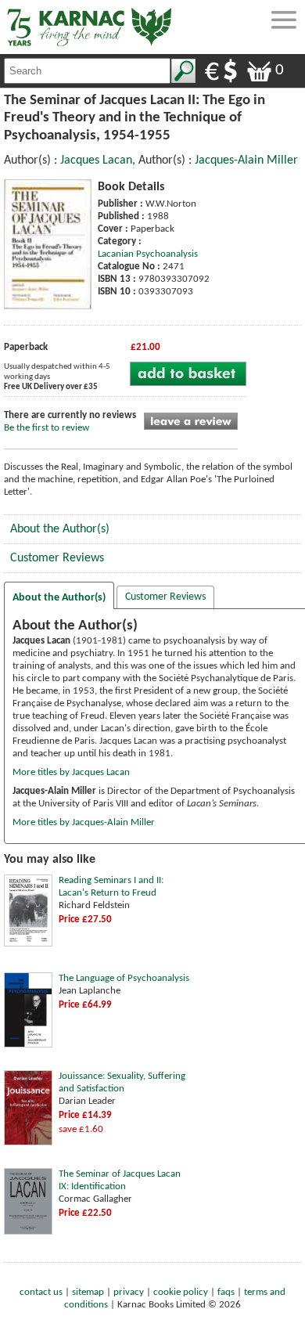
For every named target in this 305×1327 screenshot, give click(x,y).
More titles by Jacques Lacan (71, 772)
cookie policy (180, 1292)
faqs (226, 1292)
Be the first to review (46, 428)
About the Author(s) (59, 529)
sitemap (88, 1292)
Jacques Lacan (96, 160)
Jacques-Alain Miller (246, 160)
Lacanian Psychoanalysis (148, 254)
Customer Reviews (57, 558)
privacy (128, 1292)
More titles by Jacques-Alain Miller (84, 822)
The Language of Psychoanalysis (124, 978)
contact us (41, 1292)
